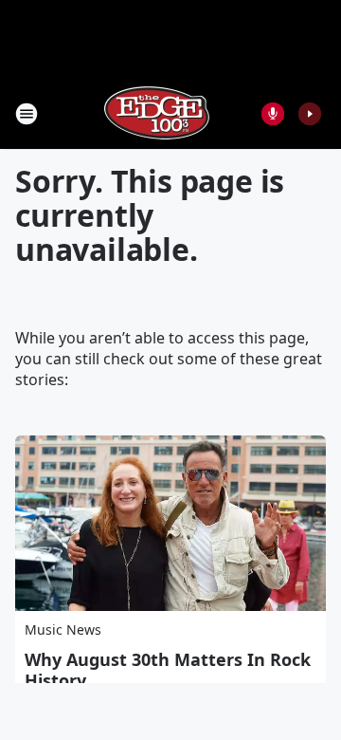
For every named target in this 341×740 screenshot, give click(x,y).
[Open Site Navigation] (26, 113)
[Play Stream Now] (309, 113)
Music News (63, 629)
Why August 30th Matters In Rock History (168, 670)
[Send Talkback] (272, 113)
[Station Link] (157, 113)
